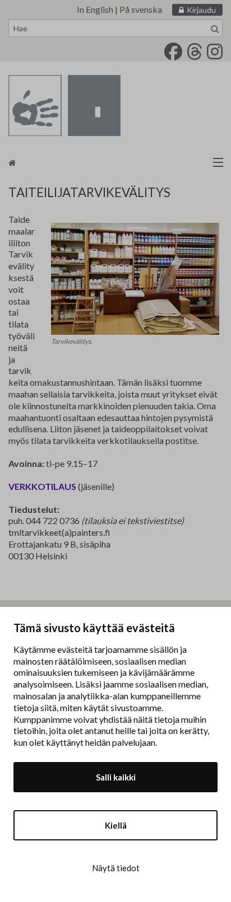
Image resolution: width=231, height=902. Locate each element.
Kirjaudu (201, 10)
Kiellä (116, 825)
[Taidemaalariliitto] (115, 162)
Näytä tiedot (116, 868)
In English (95, 9)
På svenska (140, 9)
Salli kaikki (116, 777)
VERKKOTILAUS (42, 486)
